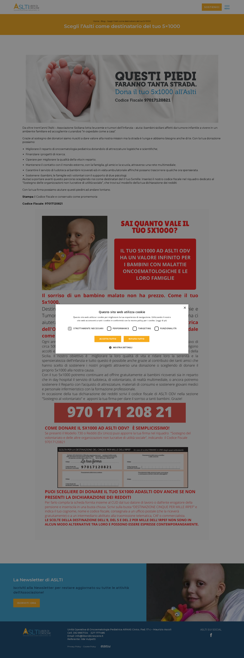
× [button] (184, 308)
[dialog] (122, 329)
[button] (122, 348)
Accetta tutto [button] (107, 338)
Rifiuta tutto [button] (136, 338)
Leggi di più (161, 320)
